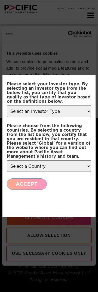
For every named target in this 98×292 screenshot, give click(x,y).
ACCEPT (27, 184)
